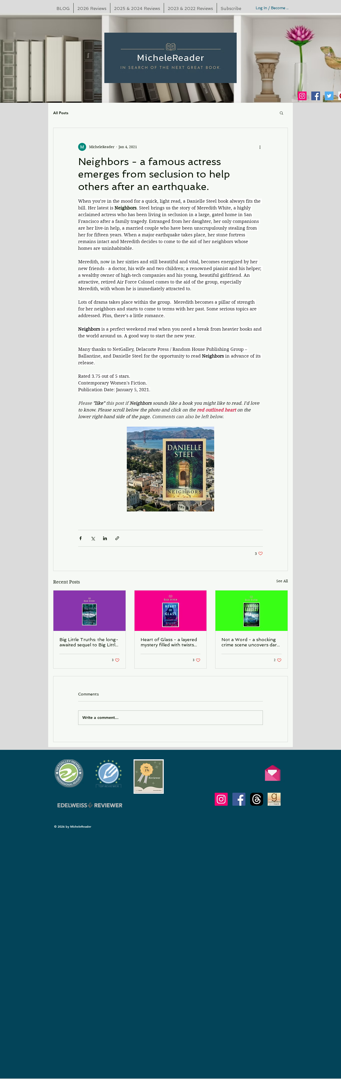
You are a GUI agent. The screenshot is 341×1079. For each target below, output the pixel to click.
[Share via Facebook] (80, 538)
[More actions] (260, 147)
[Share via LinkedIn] (105, 538)
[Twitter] (329, 96)
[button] (281, 113)
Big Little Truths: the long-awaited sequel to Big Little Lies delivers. (88, 642)
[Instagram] (302, 96)
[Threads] (256, 799)
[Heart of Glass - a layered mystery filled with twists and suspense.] (171, 610)
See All (282, 581)
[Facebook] (315, 96)
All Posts (60, 112)
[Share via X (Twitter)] (92, 538)
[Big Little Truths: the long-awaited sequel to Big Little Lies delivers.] (89, 610)
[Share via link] (117, 538)
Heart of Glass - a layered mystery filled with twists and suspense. (169, 642)
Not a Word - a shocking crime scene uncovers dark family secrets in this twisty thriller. (250, 642)
